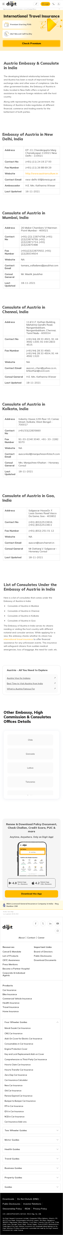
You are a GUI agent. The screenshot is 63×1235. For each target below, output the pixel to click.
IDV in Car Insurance (14, 1111)
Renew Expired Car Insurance (18, 1096)
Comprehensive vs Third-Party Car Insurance (26, 1059)
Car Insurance (9, 990)
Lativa (30, 767)
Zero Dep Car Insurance (16, 1075)
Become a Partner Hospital (16, 968)
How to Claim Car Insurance (18, 1064)
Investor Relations (32, 1203)
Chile (30, 740)
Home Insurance (11, 1011)
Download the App (31, 893)
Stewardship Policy (12, 1208)
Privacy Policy (40, 1208)
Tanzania (30, 781)
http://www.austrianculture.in (41, 173)
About (22, 938)
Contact (31, 938)
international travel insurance (18, 639)
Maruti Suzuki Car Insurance (18, 1028)
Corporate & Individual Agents (14, 974)
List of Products (10, 956)
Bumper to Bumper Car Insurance (20, 1101)
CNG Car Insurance (13, 1033)
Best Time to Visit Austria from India (25, 683)
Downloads (8, 1199)
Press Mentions (10, 964)
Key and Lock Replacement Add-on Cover (24, 1054)
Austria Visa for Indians (18, 678)
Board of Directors (43, 951)
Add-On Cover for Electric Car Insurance (23, 1038)
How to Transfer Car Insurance (19, 1070)
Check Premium (31, 43)
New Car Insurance (13, 1085)
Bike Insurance (10, 994)
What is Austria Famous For (21, 688)
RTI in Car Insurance (14, 1106)
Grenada (30, 753)
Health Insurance (11, 1003)
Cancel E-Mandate (12, 951)
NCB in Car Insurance (14, 1116)
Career (41, 938)
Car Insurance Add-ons (16, 1122)
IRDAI (27, 1208)
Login (46, 4)
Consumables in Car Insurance (19, 1044)
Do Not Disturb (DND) (28, 1199)
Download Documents (45, 960)
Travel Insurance (11, 1007)
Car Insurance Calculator (16, 1080)
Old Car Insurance (13, 1090)
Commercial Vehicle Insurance (17, 998)
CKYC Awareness (11, 960)
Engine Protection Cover (16, 1049)
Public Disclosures (43, 956)
